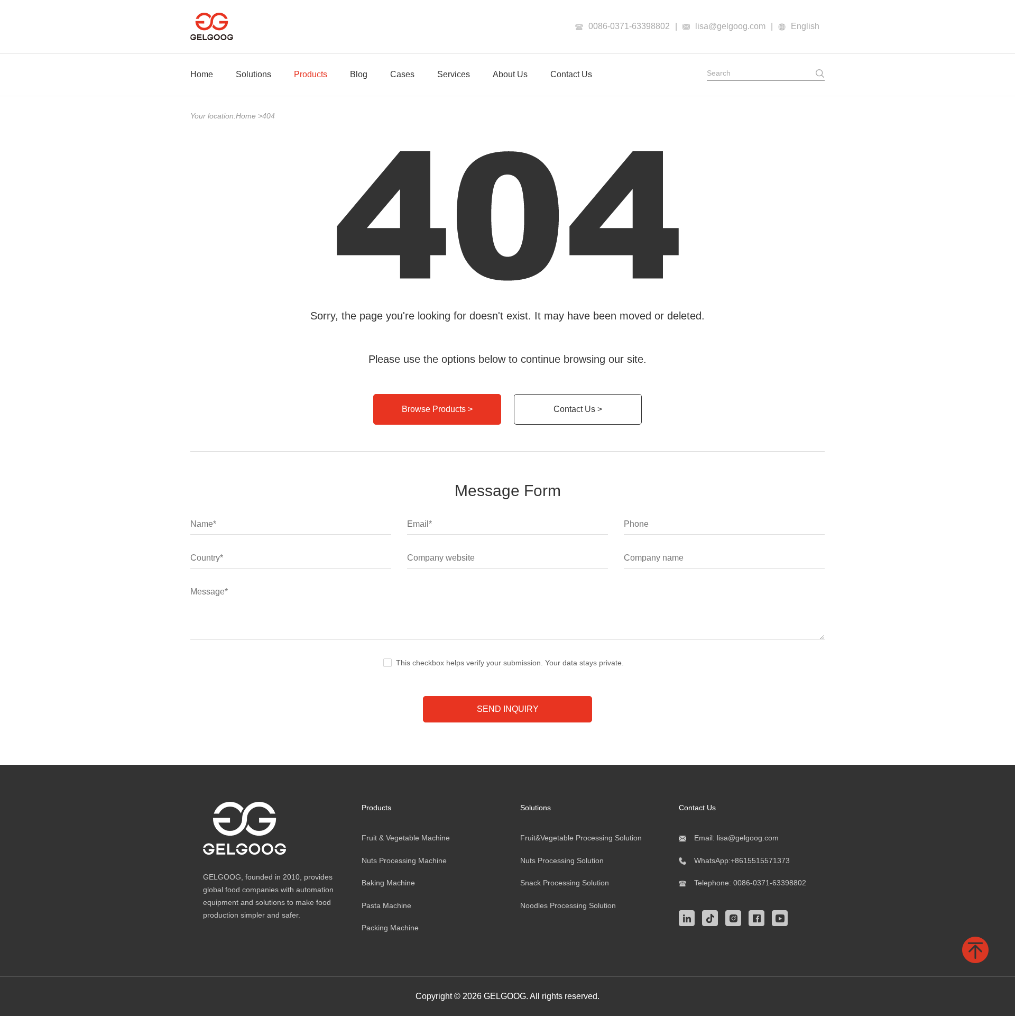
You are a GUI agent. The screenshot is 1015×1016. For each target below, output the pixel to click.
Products (310, 74)
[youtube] (782, 917)
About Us (510, 74)
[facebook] (759, 917)
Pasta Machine (386, 905)
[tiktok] (712, 917)
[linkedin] (689, 917)
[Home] (211, 26)
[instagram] (735, 917)
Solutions (253, 74)
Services (453, 74)
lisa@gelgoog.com (730, 26)
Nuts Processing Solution (562, 860)
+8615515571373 (760, 860)
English (805, 26)
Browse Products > (437, 409)
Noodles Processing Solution (568, 905)
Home (201, 74)
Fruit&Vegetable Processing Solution (581, 838)
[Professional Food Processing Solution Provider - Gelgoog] (269, 828)
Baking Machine (388, 882)
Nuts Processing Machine (404, 860)
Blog (358, 74)
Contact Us (571, 74)
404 (268, 116)
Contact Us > (577, 409)
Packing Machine (390, 927)
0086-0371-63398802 (629, 26)
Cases (402, 74)
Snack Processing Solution (564, 882)
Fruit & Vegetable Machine (406, 838)
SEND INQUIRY (508, 708)
